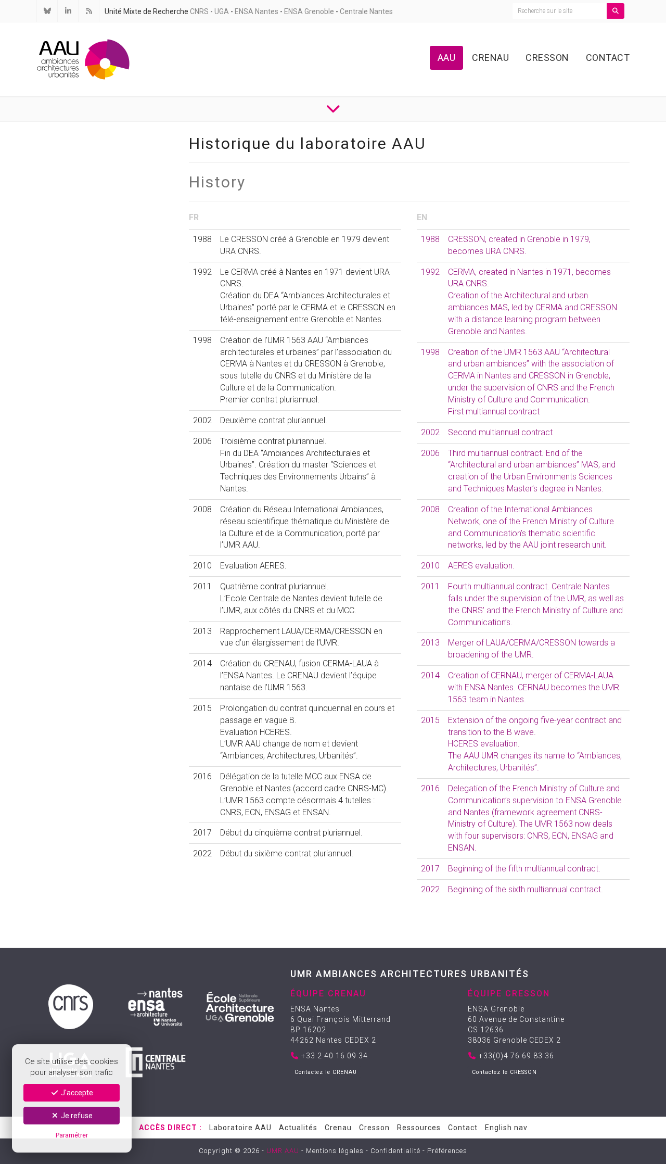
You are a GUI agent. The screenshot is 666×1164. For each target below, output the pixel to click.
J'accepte (76, 1093)
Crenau (490, 57)
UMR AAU (282, 1151)
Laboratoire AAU (240, 1127)
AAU (447, 57)
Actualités (298, 1127)
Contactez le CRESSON (504, 1072)
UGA (221, 11)
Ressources (419, 1127)
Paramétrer (72, 1135)
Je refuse (76, 1115)
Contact (608, 57)
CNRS (199, 11)
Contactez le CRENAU (325, 1072)
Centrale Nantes (366, 11)
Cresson (547, 57)
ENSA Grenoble (309, 11)
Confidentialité (395, 1151)
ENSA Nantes (256, 11)
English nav (506, 1127)
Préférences (447, 1151)
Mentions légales (335, 1151)
